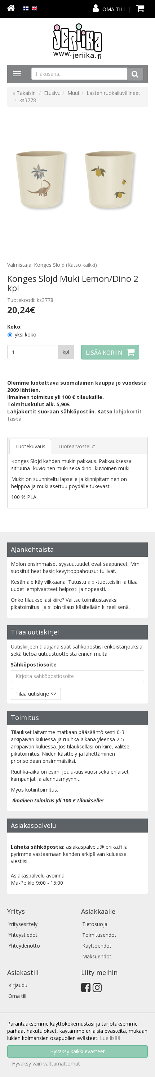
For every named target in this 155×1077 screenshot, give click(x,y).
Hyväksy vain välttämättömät (46, 1063)
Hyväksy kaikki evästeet (77, 1051)
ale (91, 581)
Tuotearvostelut (76, 446)
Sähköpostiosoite (34, 664)
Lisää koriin (104, 353)
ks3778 (27, 100)
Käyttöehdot (96, 945)
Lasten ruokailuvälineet (113, 93)
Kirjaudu (17, 985)
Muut (73, 93)
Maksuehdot (96, 956)
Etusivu (52, 93)
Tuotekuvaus (30, 446)
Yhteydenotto (24, 945)
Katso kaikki (81, 264)
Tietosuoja (94, 924)
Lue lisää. (110, 1038)
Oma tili (113, 9)
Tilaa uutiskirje (32, 693)
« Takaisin (24, 93)
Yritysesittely (22, 924)
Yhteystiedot (22, 934)
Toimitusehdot (99, 934)
